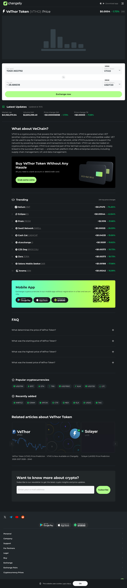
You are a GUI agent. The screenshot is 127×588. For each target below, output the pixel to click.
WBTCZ (18, 403)
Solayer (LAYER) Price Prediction (95, 456)
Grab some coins (26, 180)
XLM (78, 386)
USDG (87, 403)
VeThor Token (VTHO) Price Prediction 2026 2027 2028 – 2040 (28, 457)
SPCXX (43, 403)
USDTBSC (64, 386)
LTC (102, 386)
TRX (51, 386)
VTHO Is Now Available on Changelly (62, 456)
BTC (31, 386)
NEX (66, 403)
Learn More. (67, 584)
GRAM (31, 403)
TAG (99, 403)
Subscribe (103, 490)
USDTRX (18, 386)
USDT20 (90, 386)
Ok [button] (80, 583)
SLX (76, 403)
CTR (55, 403)
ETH (41, 386)
